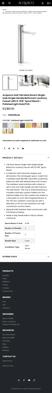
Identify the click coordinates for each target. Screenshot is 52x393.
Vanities (6, 288)
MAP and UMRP (9, 338)
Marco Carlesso (9, 321)
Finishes (6, 350)
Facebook (5, 148)
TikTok (34, 380)
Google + (18, 148)
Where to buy (8, 366)
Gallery (5, 347)
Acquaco (6, 308)
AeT (4, 305)
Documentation (9, 334)
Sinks (5, 278)
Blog (4, 344)
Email (23, 148)
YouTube (29, 380)
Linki (4, 301)
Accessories (8, 291)
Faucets (6, 275)
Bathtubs (6, 281)
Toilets (5, 285)
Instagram (19, 380)
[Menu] (3, 3)
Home (4, 9)
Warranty (6, 341)
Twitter (9, 148)
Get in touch (7, 361)
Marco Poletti (8, 318)
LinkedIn (14, 148)
